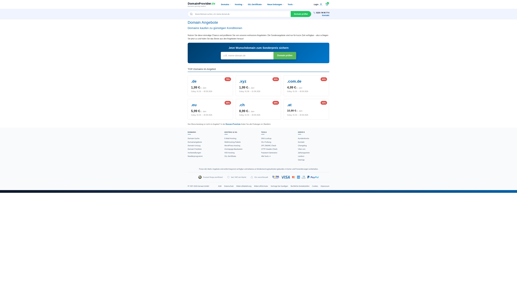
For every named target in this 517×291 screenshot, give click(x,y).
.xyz (242, 81)
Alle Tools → (266, 156)
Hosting (238, 4)
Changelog (302, 145)
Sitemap (301, 160)
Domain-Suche (193, 138)
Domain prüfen (301, 14)
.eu (194, 105)
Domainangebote (195, 142)
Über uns (301, 149)
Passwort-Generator (269, 152)
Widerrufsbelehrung (243, 186)
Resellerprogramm (195, 156)
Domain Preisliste (195, 149)
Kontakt (325, 15)
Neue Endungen (274, 4)
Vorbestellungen (194, 152)
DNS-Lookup (266, 138)
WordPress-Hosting (232, 145)
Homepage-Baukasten (233, 149)
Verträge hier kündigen (279, 186)
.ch (242, 105)
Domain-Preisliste (233, 124)
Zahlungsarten (304, 152)
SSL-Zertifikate (255, 4)
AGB (219, 186)
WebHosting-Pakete (232, 142)
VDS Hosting (229, 152)
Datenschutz (229, 186)
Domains (225, 4)
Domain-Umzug (194, 145)
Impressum (325, 186)
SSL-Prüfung (266, 142)
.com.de (294, 81)
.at (289, 105)
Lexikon (301, 156)
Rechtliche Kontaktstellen (300, 186)
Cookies (315, 186)
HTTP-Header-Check (269, 149)
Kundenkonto (303, 138)
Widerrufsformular (261, 186)
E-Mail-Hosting (230, 138)
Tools (290, 4)
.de (194, 81)
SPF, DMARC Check (268, 145)
